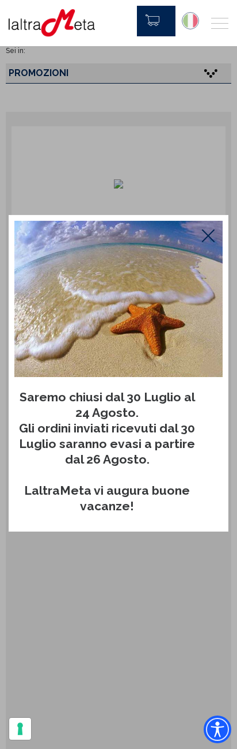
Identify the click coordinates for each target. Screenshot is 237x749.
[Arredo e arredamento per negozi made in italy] (52, 23)
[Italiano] (190, 21)
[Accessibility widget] (217, 729)
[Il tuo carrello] (156, 21)
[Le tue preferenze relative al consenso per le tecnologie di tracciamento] (20, 729)
